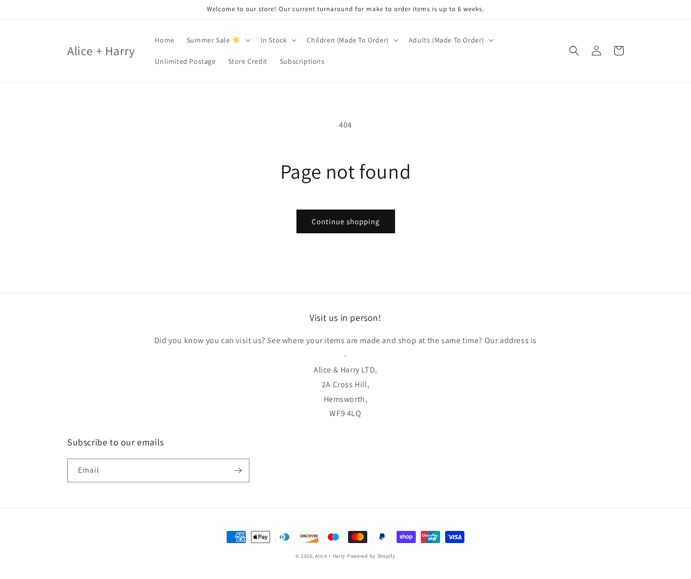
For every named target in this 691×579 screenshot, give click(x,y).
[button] (217, 40)
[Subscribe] (238, 470)
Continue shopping (346, 221)
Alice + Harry (330, 556)
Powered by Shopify (371, 556)
